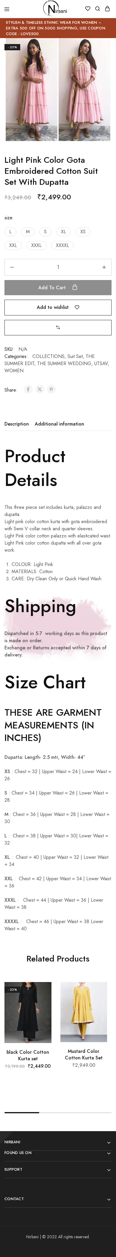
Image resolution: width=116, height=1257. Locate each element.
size (8, 217)
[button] (10, 231)
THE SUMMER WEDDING (64, 363)
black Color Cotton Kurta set (28, 1055)
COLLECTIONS (48, 356)
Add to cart (52, 287)
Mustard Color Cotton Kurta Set (84, 1054)
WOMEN (13, 370)
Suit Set (75, 356)
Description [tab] (16, 423)
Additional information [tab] (59, 423)
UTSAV (101, 363)
